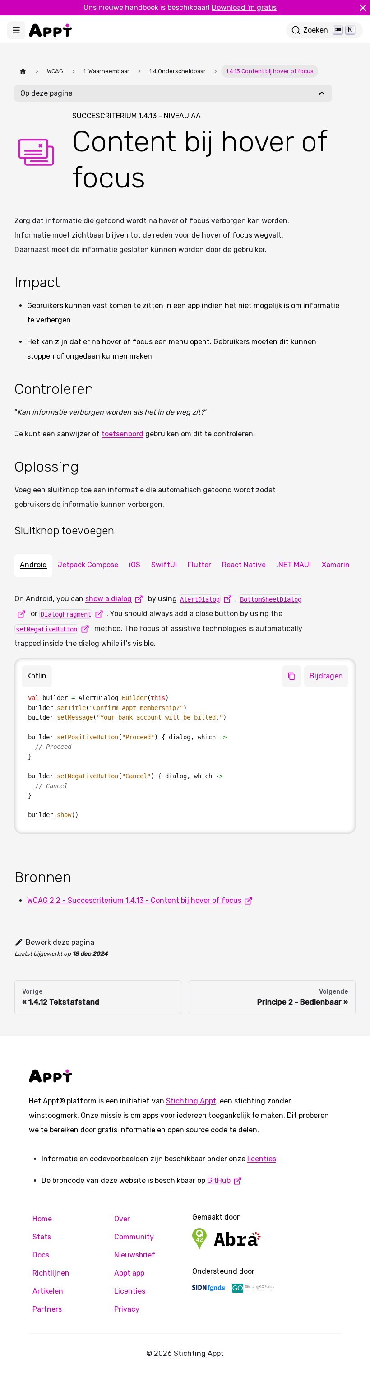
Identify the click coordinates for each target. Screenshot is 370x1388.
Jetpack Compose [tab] (88, 565)
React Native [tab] (244, 565)
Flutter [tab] (199, 565)
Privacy (126, 1309)
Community (134, 1237)
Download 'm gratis (244, 7)
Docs (40, 1255)
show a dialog (108, 598)
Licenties (129, 1291)
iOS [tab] (134, 565)
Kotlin (36, 676)
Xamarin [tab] (336, 565)
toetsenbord (122, 434)
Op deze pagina (46, 93)
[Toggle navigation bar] (16, 30)
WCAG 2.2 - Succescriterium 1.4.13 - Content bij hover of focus (134, 900)
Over (122, 1219)
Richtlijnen (50, 1273)
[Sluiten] (363, 7)
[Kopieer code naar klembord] (291, 676)
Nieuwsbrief (134, 1255)
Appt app (129, 1273)
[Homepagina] (23, 71)
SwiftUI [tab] (164, 565)
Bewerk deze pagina (60, 942)
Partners (47, 1309)
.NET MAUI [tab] (294, 565)
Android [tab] (33, 565)
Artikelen (47, 1291)
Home (42, 1219)
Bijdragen (326, 676)
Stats (41, 1237)
